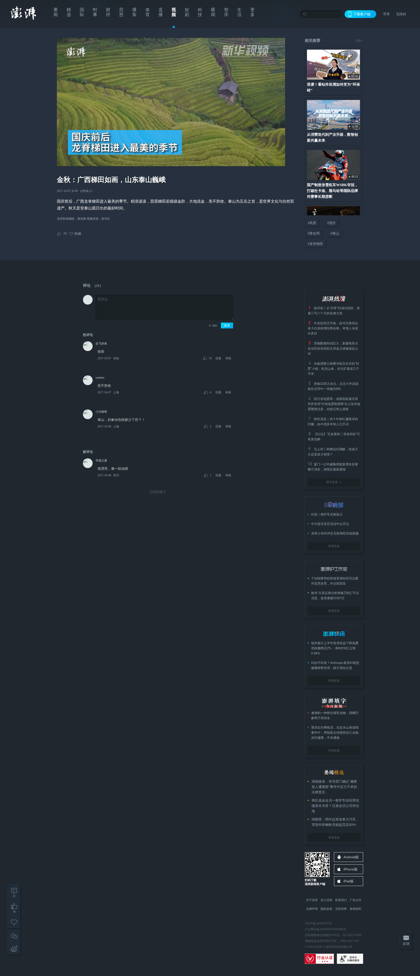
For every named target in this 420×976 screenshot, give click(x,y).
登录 (386, 14)
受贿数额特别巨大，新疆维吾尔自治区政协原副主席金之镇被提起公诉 (333, 348)
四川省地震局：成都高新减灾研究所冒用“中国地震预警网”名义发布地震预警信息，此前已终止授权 (334, 404)
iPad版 (348, 881)
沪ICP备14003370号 (318, 923)
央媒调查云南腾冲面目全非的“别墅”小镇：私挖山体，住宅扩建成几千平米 (333, 369)
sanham (100, 377)
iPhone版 (350, 869)
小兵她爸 (101, 411)
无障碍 (401, 14)
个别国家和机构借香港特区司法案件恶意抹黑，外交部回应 (335, 581)
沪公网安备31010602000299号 (325, 929)
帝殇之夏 (101, 460)
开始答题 (334, 750)
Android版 (351, 857)
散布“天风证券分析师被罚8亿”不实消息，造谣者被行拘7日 (335, 595)
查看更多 (334, 546)
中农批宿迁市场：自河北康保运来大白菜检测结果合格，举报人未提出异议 (333, 328)
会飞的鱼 (101, 343)
